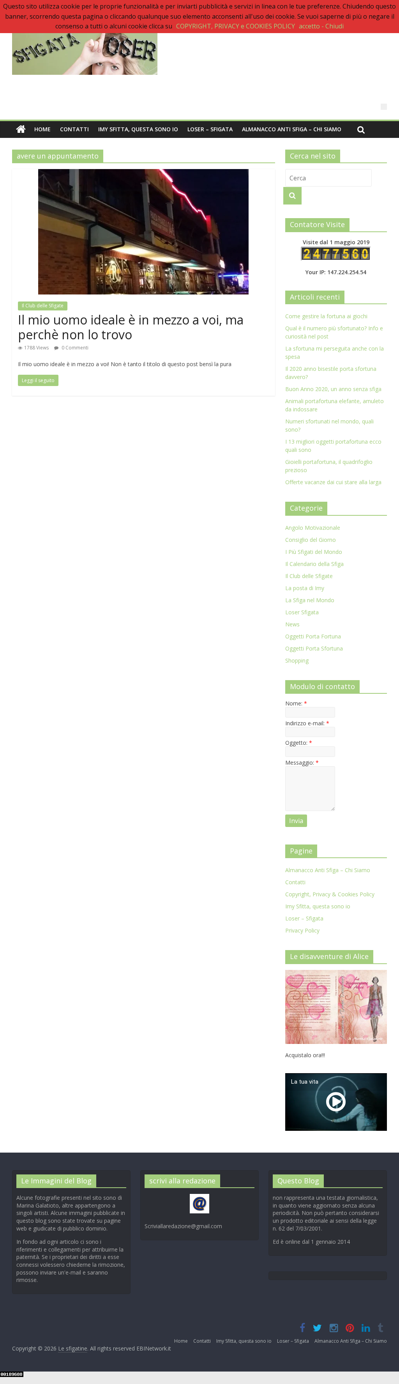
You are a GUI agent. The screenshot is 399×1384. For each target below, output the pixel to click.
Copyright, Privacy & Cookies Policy (329, 894)
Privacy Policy (302, 930)
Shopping (297, 660)
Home (42, 129)
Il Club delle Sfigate (43, 305)
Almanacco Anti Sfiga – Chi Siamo (291, 129)
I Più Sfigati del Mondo (313, 551)
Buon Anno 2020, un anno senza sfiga (333, 389)
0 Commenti (74, 347)
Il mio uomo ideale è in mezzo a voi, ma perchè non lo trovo (131, 327)
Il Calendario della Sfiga (314, 564)
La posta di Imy (304, 588)
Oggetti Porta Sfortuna (314, 648)
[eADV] (384, 107)
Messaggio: (302, 762)
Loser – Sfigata (210, 129)
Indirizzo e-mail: (307, 723)
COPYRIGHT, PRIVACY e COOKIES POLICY (235, 26)
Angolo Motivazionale (312, 527)
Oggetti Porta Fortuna (313, 636)
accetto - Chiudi (321, 26)
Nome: (296, 703)
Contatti (74, 129)
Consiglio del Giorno (310, 539)
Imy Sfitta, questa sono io (138, 129)
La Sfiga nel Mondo (309, 600)
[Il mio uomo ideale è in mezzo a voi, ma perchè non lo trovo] (143, 173)
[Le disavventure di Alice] (336, 974)
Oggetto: (298, 742)
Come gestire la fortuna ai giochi (326, 316)
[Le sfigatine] (21, 129)
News (292, 624)
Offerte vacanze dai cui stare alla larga (333, 482)
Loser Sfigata (302, 612)
